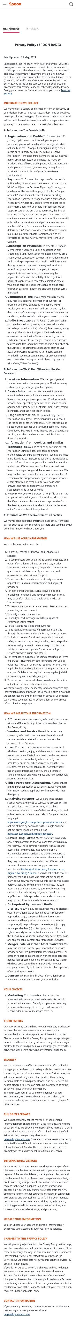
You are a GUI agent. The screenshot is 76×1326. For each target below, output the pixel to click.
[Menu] (4, 4)
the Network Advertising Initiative (39, 869)
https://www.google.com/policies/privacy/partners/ (34, 822)
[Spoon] (15, 4)
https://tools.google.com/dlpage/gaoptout (29, 833)
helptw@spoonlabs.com (17, 1139)
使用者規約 (32, 29)
